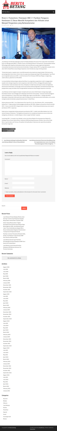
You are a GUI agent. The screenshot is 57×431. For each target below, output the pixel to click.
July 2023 (5, 350)
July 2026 (5, 269)
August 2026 (6, 267)
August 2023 (6, 348)
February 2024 (6, 334)
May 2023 (5, 354)
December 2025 (7, 285)
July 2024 (5, 323)
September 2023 (7, 346)
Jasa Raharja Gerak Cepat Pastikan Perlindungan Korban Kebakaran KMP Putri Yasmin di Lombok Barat (14, 241)
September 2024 (7, 318)
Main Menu (7, 12)
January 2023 (6, 363)
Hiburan (5, 403)
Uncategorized (7, 416)
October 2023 (6, 343)
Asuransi (13, 128)
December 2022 (7, 366)
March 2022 (6, 386)
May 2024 (5, 328)
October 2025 (6, 289)
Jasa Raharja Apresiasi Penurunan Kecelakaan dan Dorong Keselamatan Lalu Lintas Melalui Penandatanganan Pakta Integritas (42, 142)
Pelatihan (5, 410)
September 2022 (7, 372)
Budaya (5, 401)
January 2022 (6, 390)
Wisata (5, 419)
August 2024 (6, 321)
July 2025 (5, 296)
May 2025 (5, 301)
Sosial (4, 414)
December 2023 (7, 339)
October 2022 (6, 370)
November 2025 (7, 287)
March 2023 (6, 359)
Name (7, 179)
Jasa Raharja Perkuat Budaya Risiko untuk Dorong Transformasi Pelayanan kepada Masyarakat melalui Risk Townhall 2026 (13, 218)
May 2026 (5, 274)
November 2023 (7, 341)
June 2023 (5, 352)
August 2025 (6, 294)
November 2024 (7, 314)
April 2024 (5, 330)
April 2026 (5, 276)
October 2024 (6, 316)
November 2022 (7, 368)
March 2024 (6, 332)
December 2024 (7, 312)
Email (6, 183)
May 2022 (5, 381)
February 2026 (6, 280)
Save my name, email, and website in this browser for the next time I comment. (26, 192)
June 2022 (5, 379)
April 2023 (5, 357)
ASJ (12, 25)
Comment (8, 159)
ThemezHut (32, 429)
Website (7, 188)
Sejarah (5, 412)
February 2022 (6, 388)
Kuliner (5, 407)
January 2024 (6, 336)
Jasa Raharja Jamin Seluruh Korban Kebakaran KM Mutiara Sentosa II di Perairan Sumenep (12, 247)
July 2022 (5, 377)
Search (3, 205)
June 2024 (5, 325)
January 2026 (6, 283)
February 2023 (6, 361)
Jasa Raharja (11, 130)
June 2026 (5, 271)
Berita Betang (13, 427)
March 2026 (6, 278)
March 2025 (6, 305)
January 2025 (6, 309)
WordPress (41, 427)
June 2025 (5, 298)
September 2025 (7, 291)
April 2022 (5, 384)
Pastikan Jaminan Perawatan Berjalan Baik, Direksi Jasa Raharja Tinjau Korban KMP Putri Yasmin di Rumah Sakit (14, 235)
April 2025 (5, 303)
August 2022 (6, 375)
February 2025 (6, 307)
